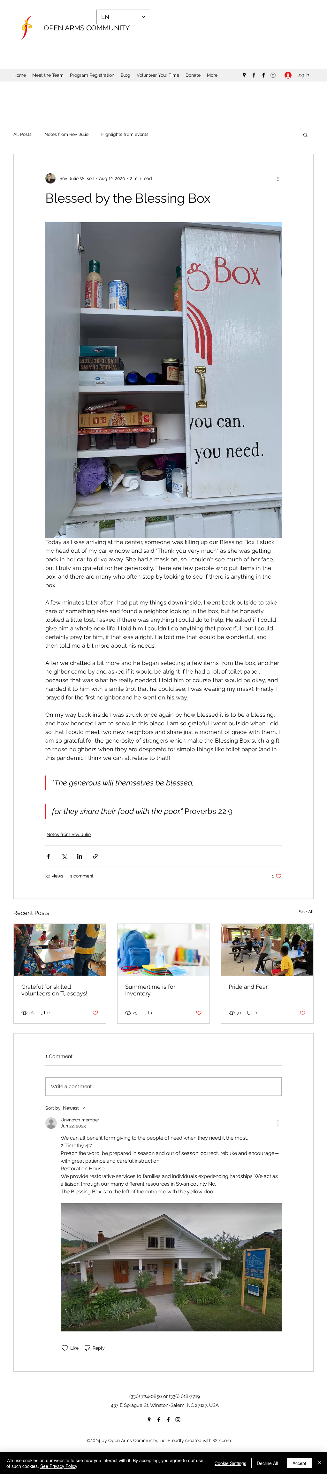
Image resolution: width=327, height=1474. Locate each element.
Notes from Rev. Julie (66, 134)
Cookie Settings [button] (230, 1463)
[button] (305, 134)
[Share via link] (95, 856)
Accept (299, 1463)
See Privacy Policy (58, 1466)
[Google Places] (244, 75)
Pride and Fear (248, 986)
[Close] (319, 1463)
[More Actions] (278, 1123)
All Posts (22, 134)
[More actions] (278, 178)
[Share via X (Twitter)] (64, 856)
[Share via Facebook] (48, 856)
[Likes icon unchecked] (65, 1348)
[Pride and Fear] (267, 950)
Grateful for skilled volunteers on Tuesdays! (54, 990)
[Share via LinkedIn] (80, 856)
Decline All (267, 1463)
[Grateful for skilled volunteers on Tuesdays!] (60, 950)
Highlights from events (124, 134)
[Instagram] (273, 75)
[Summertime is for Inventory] (164, 950)
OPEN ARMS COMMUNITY (87, 28)
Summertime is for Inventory (150, 990)
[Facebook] (254, 75)
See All (306, 911)
